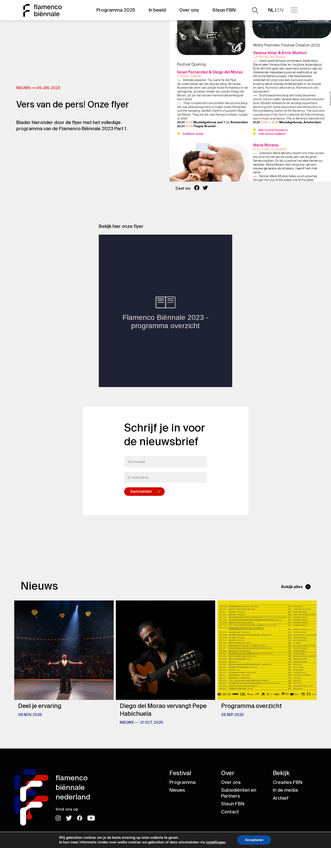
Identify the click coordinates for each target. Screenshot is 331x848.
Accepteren (254, 839)
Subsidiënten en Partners (238, 793)
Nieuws (177, 790)
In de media (285, 790)
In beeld (157, 10)
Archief (281, 798)
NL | (275, 10)
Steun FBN (224, 10)
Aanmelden (141, 491)
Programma (182, 782)
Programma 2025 (115, 10)
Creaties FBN (287, 782)
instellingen (215, 842)
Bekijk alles (292, 586)
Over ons (189, 10)
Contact (230, 812)
